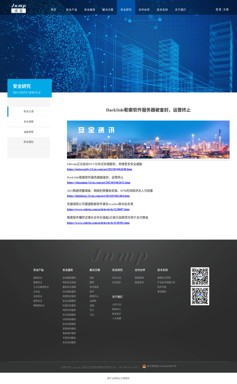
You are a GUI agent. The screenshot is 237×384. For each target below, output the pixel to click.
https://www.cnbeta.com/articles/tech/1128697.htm (98, 209)
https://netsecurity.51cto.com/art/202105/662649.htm (99, 169)
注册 (226, 9)
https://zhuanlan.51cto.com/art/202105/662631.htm (98, 182)
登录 (219, 9)
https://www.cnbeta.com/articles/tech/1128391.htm (98, 222)
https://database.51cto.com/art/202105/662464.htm (98, 195)
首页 (53, 9)
